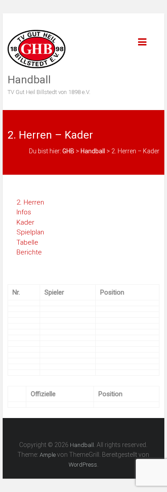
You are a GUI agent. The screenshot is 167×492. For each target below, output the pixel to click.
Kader (25, 222)
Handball (29, 80)
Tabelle (27, 242)
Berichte (29, 252)
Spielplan (30, 232)
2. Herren (30, 202)
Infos (23, 212)
